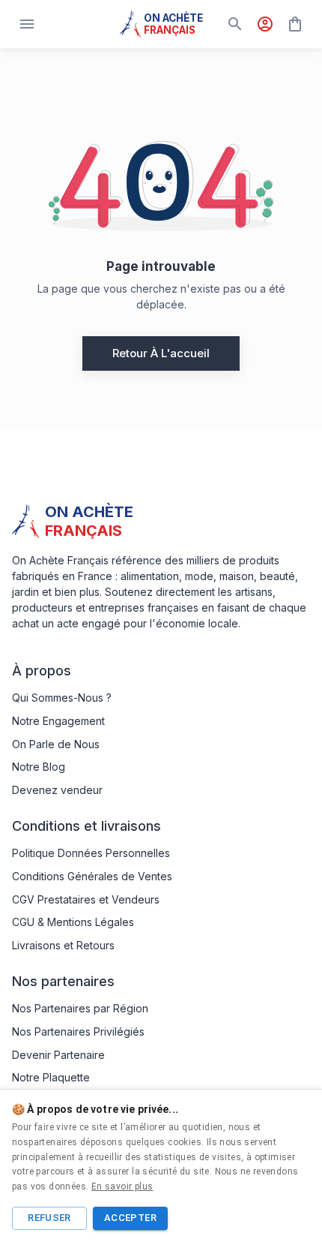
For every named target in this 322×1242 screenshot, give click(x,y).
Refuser (49, 1217)
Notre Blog (38, 766)
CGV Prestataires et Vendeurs (86, 899)
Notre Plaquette (51, 1077)
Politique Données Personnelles (91, 853)
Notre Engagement (58, 720)
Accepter (130, 1217)
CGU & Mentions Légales (73, 922)
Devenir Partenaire (58, 1054)
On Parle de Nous (56, 744)
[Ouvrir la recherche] (235, 24)
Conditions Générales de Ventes (92, 876)
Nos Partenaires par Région (80, 1008)
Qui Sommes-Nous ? (62, 697)
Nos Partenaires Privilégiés (78, 1031)
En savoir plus (122, 1186)
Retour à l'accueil (161, 353)
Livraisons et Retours (63, 945)
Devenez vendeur (57, 789)
